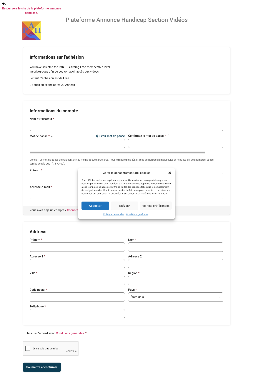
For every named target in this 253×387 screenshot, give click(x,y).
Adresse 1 (37, 256)
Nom (132, 170)
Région (133, 273)
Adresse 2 (135, 256)
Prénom (36, 170)
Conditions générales (137, 214)
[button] (170, 173)
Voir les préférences (155, 205)
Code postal (38, 289)
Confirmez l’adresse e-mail (147, 187)
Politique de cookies (113, 214)
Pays (132, 289)
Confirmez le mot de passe (148, 135)
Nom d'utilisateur (42, 119)
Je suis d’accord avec (56, 333)
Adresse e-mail (41, 187)
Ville (33, 273)
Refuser (124, 205)
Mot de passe (41, 136)
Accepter (95, 205)
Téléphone (38, 306)
